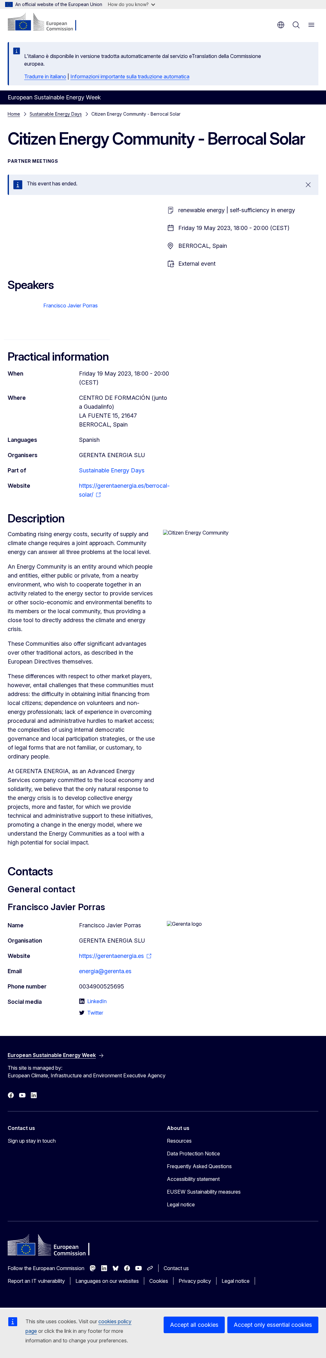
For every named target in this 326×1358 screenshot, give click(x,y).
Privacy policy (195, 1281)
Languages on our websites (107, 1281)
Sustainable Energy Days (56, 114)
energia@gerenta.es (105, 971)
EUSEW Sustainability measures (204, 1192)
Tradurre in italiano (45, 76)
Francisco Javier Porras (70, 305)
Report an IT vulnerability (36, 1281)
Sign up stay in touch (32, 1141)
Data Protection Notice (193, 1153)
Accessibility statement (193, 1179)
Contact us (176, 1268)
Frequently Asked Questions (199, 1166)
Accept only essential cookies (273, 1324)
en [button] (281, 25)
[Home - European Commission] (46, 22)
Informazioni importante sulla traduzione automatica (129, 76)
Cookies (158, 1281)
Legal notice (181, 1204)
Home (14, 114)
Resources (179, 1141)
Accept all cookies (194, 1324)
